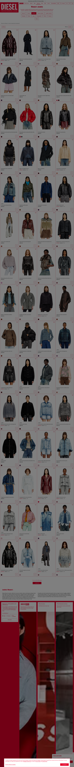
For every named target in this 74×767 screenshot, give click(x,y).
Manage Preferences (27, 761)
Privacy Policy (37, 761)
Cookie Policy (44, 761)
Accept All (64, 764)
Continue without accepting (10, 764)
